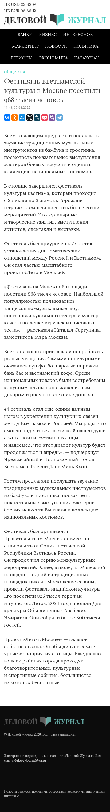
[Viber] (52, 117)
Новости (56, 46)
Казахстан (86, 57)
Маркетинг (25, 46)
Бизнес (48, 34)
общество (15, 71)
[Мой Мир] (22, 117)
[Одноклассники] (14, 117)
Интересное (78, 34)
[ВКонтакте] (7, 117)
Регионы (21, 57)
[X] (29, 117)
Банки (25, 34)
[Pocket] (44, 117)
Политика (85, 46)
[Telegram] (59, 117)
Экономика (53, 57)
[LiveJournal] (37, 117)
